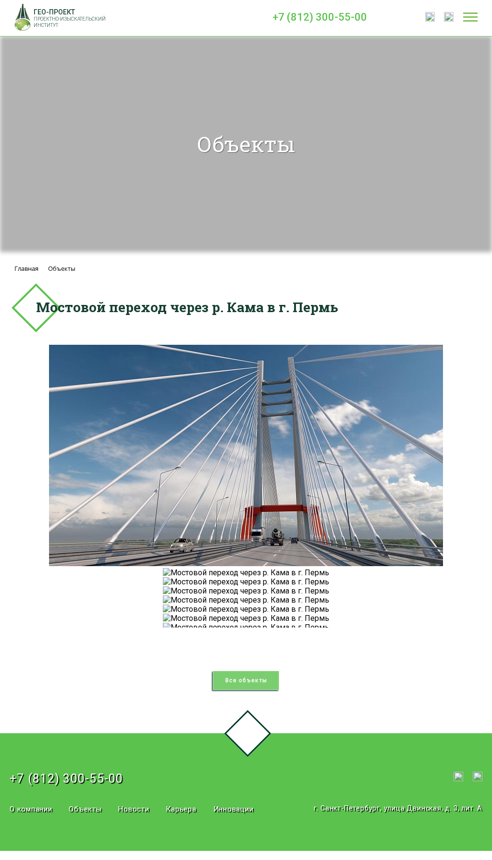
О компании (31, 809)
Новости (133, 809)
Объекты (85, 809)
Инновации (233, 809)
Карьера (181, 809)
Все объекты (246, 680)
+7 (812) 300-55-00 (319, 17)
